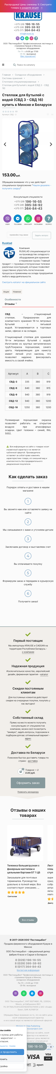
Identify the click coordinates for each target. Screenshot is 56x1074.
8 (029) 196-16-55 (28, 960)
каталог (44, 674)
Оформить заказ (28, 783)
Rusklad (7, 243)
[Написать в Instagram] (31, 38)
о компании (28, 652)
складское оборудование (28, 48)
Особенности (13, 299)
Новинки (17, 292)
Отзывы (11, 304)
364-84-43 (27, 30)
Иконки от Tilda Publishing (28, 1026)
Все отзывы (28, 920)
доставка (32, 760)
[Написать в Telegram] (22, 38)
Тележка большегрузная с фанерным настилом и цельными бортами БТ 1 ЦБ (23, 869)
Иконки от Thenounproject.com (28, 1028)
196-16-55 (26, 24)
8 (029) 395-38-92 (28, 963)
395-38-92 (27, 27)
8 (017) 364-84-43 (28, 966)
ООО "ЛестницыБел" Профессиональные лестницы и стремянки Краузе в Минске (28, 44)
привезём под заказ (19, 235)
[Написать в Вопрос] (36, 38)
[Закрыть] (42, 8)
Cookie (12, 1046)
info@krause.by (27, 34)
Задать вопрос (41, 235)
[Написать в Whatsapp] (27, 38)
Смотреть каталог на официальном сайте (24, 282)
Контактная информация (28, 970)
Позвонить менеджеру (28, 792)
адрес (28, 738)
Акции (6, 292)
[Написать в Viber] (17, 38)
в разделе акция (29, 7)
